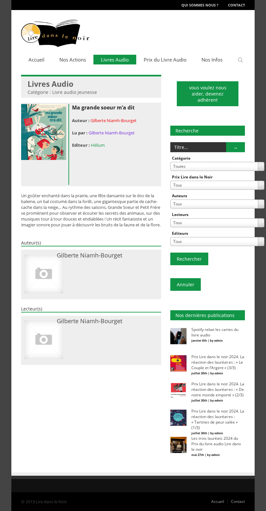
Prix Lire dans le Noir (192, 177)
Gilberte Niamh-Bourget (114, 120)
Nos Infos (212, 59)
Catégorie (181, 158)
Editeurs (180, 233)
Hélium (98, 145)
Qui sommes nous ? (199, 5)
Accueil (36, 59)
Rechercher (189, 259)
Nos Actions (72, 59)
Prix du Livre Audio (165, 59)
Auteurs (179, 196)
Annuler (185, 284)
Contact (236, 5)
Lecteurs (180, 214)
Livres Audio (115, 59)
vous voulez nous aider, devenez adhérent (207, 94)
